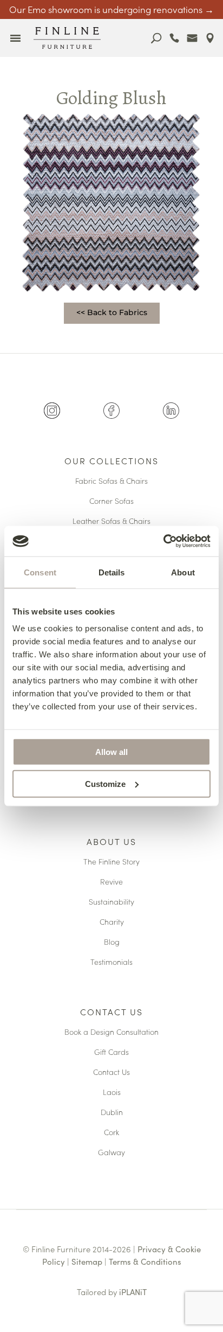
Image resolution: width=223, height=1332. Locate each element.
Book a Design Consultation (111, 1032)
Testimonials (111, 962)
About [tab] (183, 572)
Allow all (111, 752)
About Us (111, 842)
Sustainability (111, 902)
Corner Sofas (111, 501)
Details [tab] (112, 572)
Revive (111, 882)
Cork (111, 1132)
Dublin (112, 1112)
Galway (111, 1152)
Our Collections (111, 461)
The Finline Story (111, 862)
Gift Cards (111, 1052)
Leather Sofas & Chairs (111, 521)
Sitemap (86, 1261)
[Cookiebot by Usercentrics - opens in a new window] (163, 541)
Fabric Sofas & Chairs (111, 481)
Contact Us (111, 1012)
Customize (105, 783)
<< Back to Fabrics (111, 312)
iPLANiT (133, 1291)
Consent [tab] (40, 572)
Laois (112, 1092)
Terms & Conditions (145, 1261)
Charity (112, 922)
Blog (112, 942)
